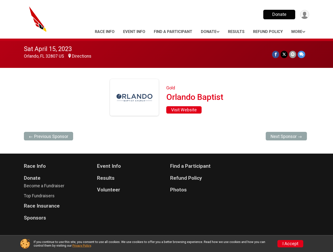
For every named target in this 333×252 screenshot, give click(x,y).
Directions (81, 56)
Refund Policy (268, 31)
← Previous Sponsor (48, 136)
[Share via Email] (292, 54)
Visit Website (184, 109)
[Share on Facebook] (275, 54)
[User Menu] (304, 14)
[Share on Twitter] (284, 54)
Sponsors (35, 218)
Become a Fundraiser (44, 185)
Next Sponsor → (286, 136)
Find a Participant (173, 31)
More (296, 31)
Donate (279, 14)
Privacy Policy (81, 245)
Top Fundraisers (39, 195)
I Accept (290, 243)
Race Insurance (42, 206)
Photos (178, 190)
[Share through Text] (301, 54)
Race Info (105, 31)
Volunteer (108, 190)
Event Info (134, 31)
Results (236, 31)
